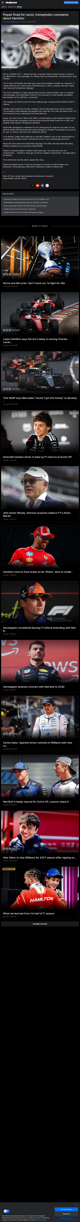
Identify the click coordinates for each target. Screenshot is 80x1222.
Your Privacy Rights (66, 1218)
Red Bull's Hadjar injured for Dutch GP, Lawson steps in (36, 801)
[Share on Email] (47, 185)
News (19, 7)
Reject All (66, 1214)
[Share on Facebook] (42, 185)
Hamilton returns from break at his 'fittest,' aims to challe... (38, 571)
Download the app (71, 2)
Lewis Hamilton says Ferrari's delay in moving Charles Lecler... (35, 341)
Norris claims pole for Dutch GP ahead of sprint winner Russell (25, 206)
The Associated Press (11, 22)
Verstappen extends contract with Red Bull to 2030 (33, 686)
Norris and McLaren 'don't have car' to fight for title (34, 283)
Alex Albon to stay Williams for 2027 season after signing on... (40, 857)
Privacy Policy (41, 1220)
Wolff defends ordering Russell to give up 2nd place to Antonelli (26, 202)
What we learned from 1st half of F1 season (28, 913)
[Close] (75, 1204)
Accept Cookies (66, 1209)
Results (12, 7)
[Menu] (3, 2)
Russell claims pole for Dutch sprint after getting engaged (23, 212)
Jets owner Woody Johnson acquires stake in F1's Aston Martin (37, 514)
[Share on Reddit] (37, 185)
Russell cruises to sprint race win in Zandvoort (20, 209)
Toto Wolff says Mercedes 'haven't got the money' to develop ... (40, 399)
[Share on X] (32, 185)
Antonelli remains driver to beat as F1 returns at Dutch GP (37, 456)
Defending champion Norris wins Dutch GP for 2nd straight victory (26, 199)
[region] (40, 1212)
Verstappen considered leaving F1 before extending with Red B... (39, 629)
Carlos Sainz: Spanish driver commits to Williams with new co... (37, 744)
